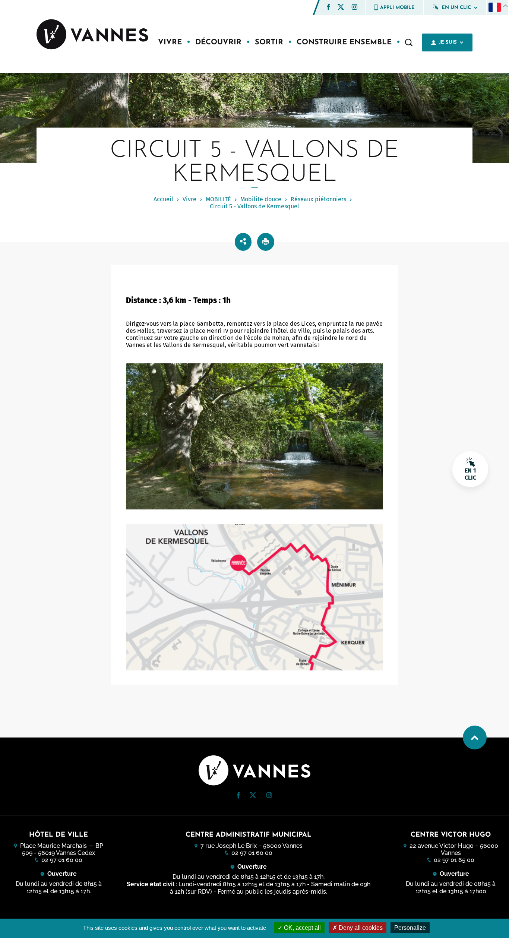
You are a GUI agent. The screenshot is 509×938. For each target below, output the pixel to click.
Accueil (163, 199)
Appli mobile (397, 7)
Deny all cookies (360, 928)
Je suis (448, 42)
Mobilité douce (260, 199)
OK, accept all (301, 928)
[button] (328, 7)
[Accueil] (92, 35)
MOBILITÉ (218, 199)
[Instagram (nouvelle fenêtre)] (354, 8)
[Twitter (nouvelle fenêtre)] (341, 7)
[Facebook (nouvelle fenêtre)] (328, 8)
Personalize (410, 928)
